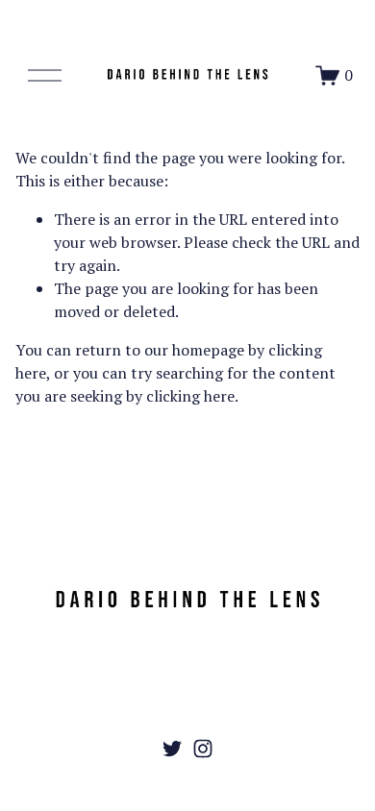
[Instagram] (202, 748)
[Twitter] (172, 748)
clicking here (190, 395)
